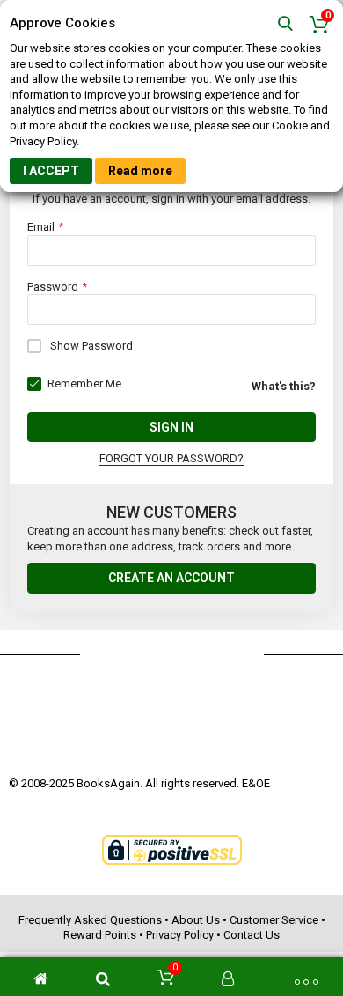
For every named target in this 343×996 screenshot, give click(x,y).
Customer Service (274, 919)
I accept (51, 171)
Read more (140, 171)
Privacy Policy (180, 934)
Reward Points (99, 934)
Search (285, 24)
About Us (196, 919)
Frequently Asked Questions (90, 919)
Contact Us (251, 934)
